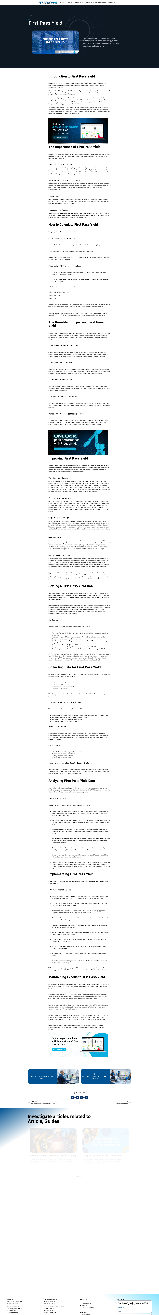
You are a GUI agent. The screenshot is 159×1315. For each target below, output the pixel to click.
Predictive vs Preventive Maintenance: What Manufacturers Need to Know (133, 1304)
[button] (78, 2)
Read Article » (122, 1307)
